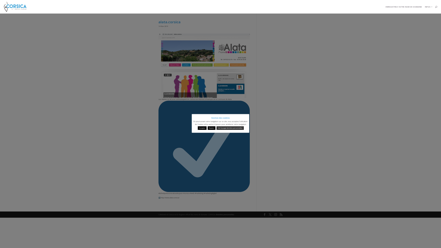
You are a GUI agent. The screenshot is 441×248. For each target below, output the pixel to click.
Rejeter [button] (211, 128)
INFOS (427, 7)
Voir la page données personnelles (230, 128)
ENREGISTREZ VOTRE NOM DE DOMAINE (404, 7)
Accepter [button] (202, 128)
